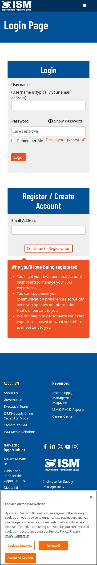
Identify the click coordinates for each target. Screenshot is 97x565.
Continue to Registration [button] (48, 248)
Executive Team (16, 406)
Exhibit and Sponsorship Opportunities (14, 476)
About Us (11, 393)
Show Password (68, 121)
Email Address (23, 220)
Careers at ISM (15, 425)
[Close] (91, 497)
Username (20, 84)
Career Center (63, 416)
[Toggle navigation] (84, 5)
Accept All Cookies (21, 557)
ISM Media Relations (20, 432)
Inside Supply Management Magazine (62, 398)
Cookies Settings (20, 545)
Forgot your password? (66, 139)
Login (19, 157)
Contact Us (21, 536)
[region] (48, 527)
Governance (13, 399)
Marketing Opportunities (14, 447)
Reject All (53, 545)
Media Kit (11, 487)
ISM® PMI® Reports (68, 409)
